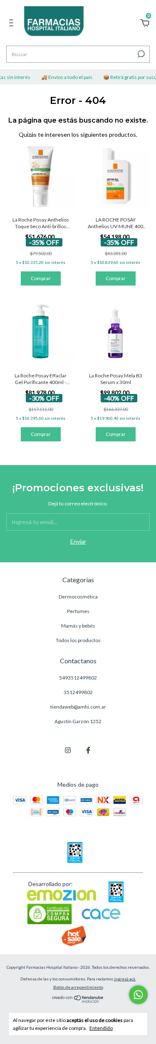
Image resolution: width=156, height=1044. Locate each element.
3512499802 (78, 692)
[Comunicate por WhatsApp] (138, 994)
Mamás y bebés (78, 626)
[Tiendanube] (78, 1000)
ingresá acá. (125, 978)
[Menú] (12, 24)
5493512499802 (78, 678)
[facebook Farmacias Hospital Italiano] (88, 750)
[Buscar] (140, 54)
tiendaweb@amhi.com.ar (78, 707)
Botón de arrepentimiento (78, 987)
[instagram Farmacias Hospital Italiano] (67, 750)
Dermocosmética (78, 596)
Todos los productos (78, 640)
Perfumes (78, 611)
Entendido (101, 1028)
